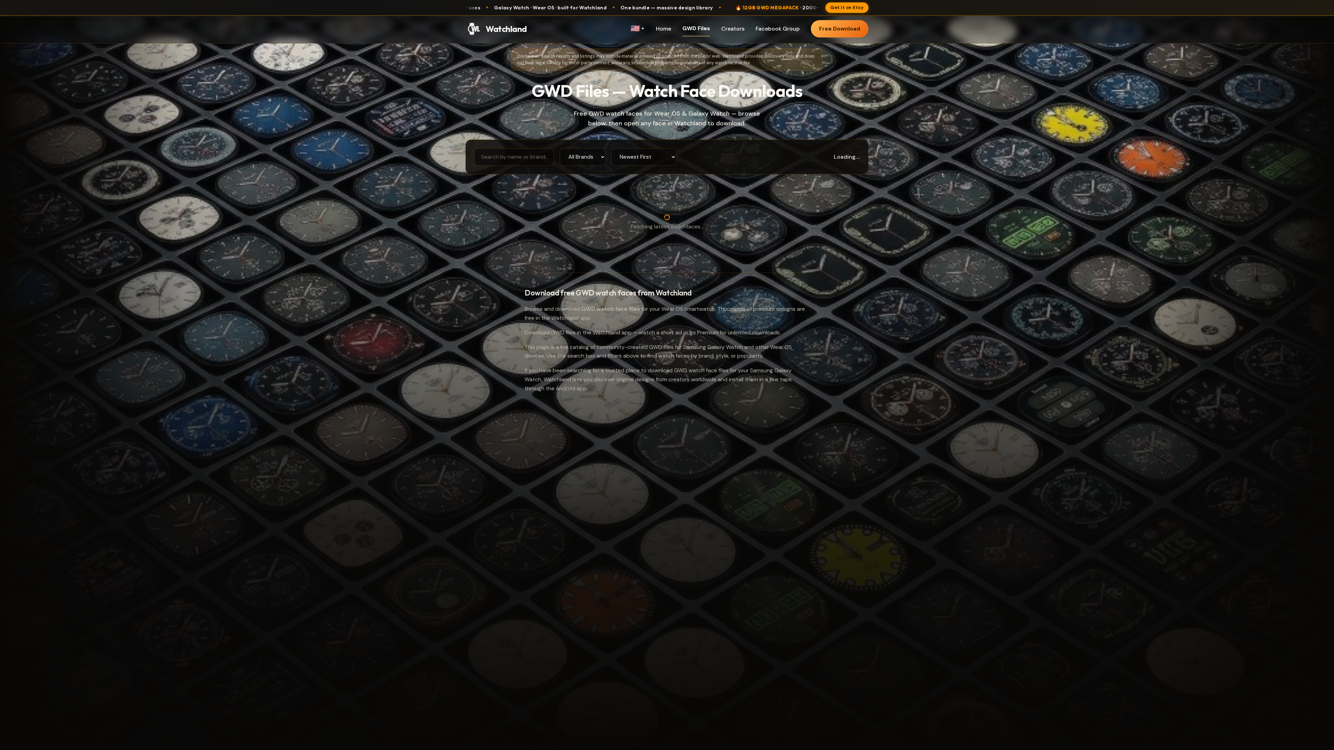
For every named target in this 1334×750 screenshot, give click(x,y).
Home (663, 28)
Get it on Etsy (847, 7)
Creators (732, 28)
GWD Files (696, 28)
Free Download (839, 28)
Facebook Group (778, 28)
